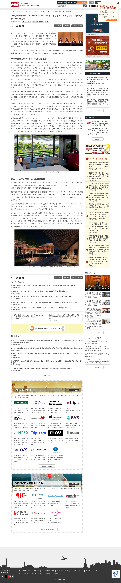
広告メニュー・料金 (23, 573)
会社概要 (36, 571)
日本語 (91, 2)
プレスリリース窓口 (37, 573)
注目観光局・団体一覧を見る (46, 529)
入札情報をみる (62, 2)
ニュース (17, 11)
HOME (12, 11)
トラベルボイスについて (24, 571)
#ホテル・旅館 (27, 21)
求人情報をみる (72, 2)
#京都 (46, 21)
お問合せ (56, 573)
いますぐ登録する (112, 19)
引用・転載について (62, 571)
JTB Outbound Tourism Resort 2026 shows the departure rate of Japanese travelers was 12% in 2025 (97, 348)
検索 (84, 6)
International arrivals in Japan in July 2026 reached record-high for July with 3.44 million (97, 354)
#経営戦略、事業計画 (38, 21)
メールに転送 (58, 26)
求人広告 (48, 573)
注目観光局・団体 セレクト (29, 483)
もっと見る (47, 375)
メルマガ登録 (82, 2)
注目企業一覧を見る (47, 466)
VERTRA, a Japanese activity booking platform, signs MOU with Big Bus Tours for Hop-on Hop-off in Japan (97, 361)
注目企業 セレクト (24, 390)
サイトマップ (97, 571)
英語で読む (66, 26)
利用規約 (88, 571)
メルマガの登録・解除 (48, 571)
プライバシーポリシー (77, 571)
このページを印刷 (78, 26)
